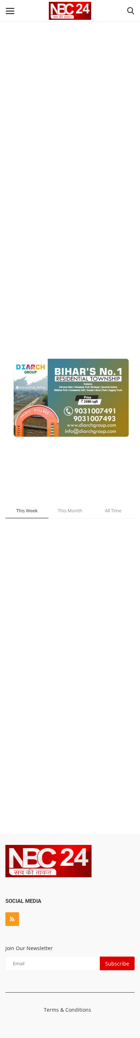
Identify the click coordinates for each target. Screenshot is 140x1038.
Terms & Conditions (67, 1009)
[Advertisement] (70, 113)
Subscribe (117, 963)
